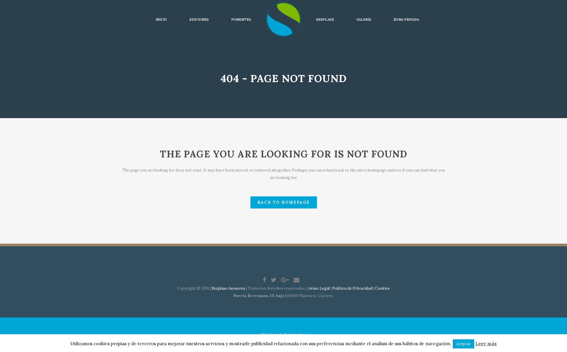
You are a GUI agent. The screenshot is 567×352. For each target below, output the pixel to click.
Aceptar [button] (463, 343)
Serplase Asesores (228, 288)
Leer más (486, 343)
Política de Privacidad (352, 288)
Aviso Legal (319, 288)
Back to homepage (284, 202)
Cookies (382, 288)
